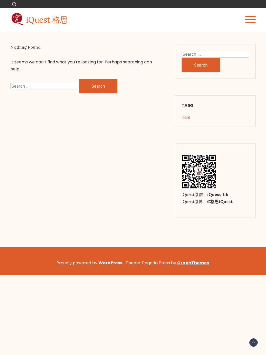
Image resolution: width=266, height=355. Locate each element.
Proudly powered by (89, 263)
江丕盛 (186, 117)
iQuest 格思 (47, 20)
